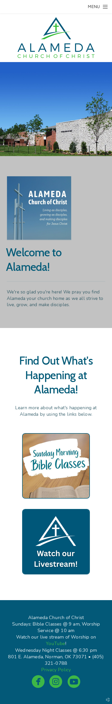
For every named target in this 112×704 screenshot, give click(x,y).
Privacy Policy (56, 670)
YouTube (55, 643)
